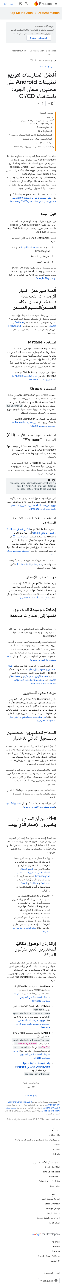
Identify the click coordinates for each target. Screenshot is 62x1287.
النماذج (57, 1144)
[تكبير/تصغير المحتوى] (38, 113)
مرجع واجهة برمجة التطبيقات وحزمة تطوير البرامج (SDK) (37, 1139)
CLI (15, 326)
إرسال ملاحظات (46, 66)
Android (56, 1241)
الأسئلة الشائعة (54, 1222)
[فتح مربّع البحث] (26, 3)
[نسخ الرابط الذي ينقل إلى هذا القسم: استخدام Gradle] (27, 389)
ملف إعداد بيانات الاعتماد (31, 564)
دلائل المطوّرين (54, 1135)
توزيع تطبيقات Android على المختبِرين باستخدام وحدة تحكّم (32, 873)
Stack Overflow (52, 1203)
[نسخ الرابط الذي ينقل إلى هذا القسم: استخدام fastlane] (25, 342)
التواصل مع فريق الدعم (51, 1199)
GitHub (56, 1154)
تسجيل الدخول (9, 3)
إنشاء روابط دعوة (13, 803)
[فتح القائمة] (56, 3)
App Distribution (21, 13)
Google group (53, 1208)
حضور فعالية (55, 1186)
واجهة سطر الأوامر (35, 676)
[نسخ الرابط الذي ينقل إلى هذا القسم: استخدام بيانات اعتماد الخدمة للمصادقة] (40, 523)
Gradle (52, 326)
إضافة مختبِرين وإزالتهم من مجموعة (39, 806)
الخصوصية (48, 1273)
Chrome (56, 1246)
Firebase (52, 51)
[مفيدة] (36, 60)
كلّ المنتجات (55, 1260)
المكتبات (56, 1149)
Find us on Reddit (51, 1171)
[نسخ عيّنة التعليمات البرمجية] (53, 480)
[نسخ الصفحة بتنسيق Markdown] (43, 103)
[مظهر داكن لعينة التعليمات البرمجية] (48, 480)
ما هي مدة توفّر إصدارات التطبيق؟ (35, 597)
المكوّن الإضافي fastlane (18, 529)
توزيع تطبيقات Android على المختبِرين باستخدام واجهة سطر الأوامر (33, 1024)
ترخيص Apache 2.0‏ (51, 1108)
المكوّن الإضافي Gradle (43, 532)
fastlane (19, 322)
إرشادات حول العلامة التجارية (48, 1218)
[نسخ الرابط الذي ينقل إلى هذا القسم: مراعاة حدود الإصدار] (24, 577)
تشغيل (49, 54)
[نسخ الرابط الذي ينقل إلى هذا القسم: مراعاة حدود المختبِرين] (20, 693)
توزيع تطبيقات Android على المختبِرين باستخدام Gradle (31, 1054)
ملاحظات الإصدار (53, 1213)
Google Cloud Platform (49, 1256)
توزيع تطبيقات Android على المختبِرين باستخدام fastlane (32, 997)
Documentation (48, 13)
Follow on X (54, 1176)
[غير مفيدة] (31, 60)
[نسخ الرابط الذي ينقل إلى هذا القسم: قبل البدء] (37, 213)
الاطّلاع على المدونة (52, 1167)
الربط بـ (46, 278)
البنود (58, 1273)
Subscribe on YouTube (49, 1181)
